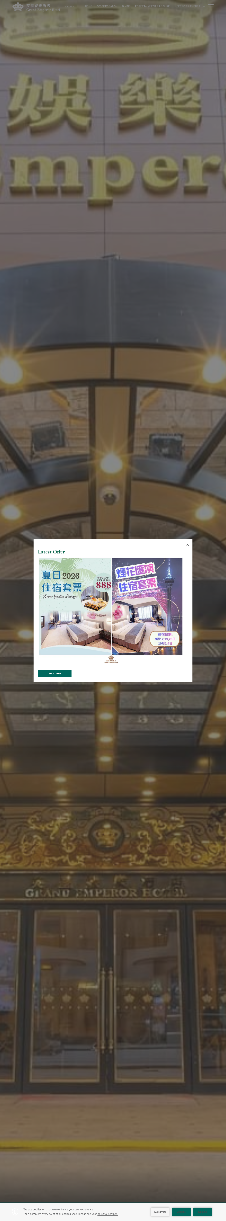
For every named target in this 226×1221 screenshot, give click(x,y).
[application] (113, 1212)
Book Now (55, 673)
